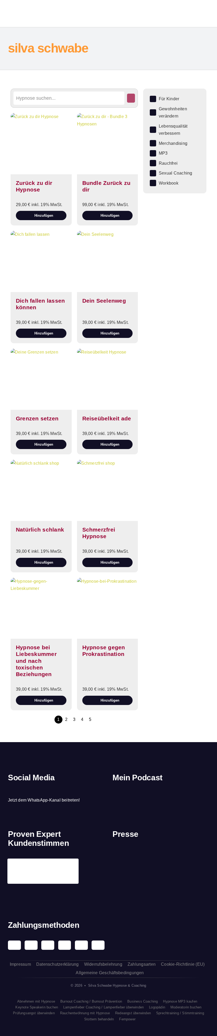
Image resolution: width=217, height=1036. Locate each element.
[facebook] (10, 789)
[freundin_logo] (198, 856)
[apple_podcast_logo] (152, 795)
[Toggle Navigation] (192, 13)
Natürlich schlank (40, 529)
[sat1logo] (148, 883)
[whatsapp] (37, 789)
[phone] (55, 789)
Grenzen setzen (37, 418)
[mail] (46, 789)
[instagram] (19, 789)
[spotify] (28, 789)
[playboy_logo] (123, 856)
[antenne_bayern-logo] (173, 851)
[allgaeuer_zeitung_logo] (198, 887)
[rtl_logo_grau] (123, 887)
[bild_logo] (173, 877)
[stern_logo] (148, 855)
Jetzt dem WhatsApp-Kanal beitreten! (44, 800)
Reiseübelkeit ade (106, 418)
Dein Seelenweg (104, 301)
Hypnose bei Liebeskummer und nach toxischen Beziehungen (36, 660)
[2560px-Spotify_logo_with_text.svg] (127, 795)
